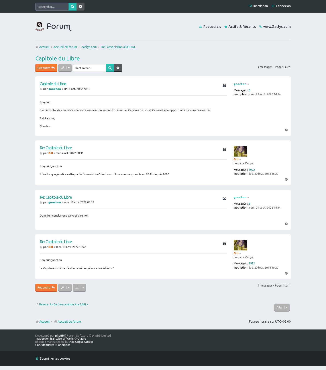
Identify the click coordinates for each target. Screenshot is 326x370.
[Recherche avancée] (80, 7)
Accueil (44, 321)
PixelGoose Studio (81, 341)
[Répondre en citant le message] (224, 85)
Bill (236, 159)
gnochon (240, 83)
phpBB (59, 335)
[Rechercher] (73, 7)
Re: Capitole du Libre (56, 147)
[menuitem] (281, 6)
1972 (252, 169)
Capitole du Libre (57, 58)
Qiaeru (81, 338)
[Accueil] (53, 26)
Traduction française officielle (54, 338)
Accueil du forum (69, 321)
